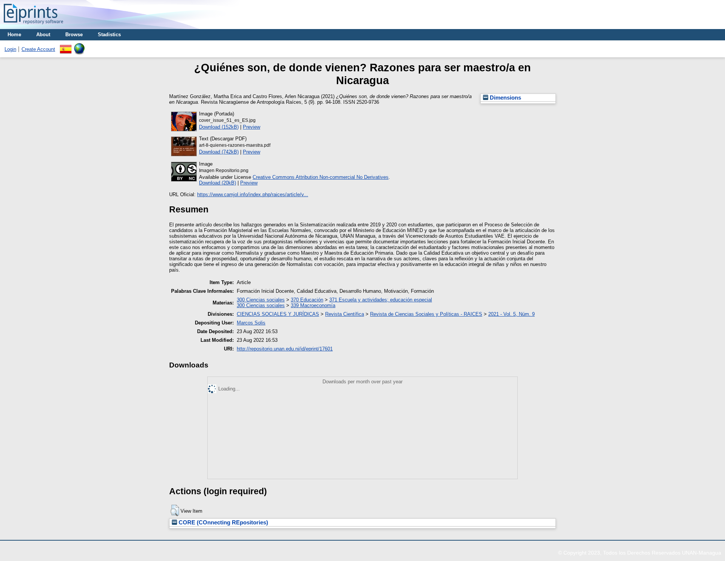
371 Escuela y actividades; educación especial (380, 300)
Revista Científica (344, 314)
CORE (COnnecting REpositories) (222, 523)
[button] (174, 510)
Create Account (38, 49)
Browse (74, 34)
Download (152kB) (219, 127)
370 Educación (307, 300)
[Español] (66, 46)
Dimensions (504, 98)
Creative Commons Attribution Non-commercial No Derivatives (321, 177)
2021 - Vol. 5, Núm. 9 (511, 314)
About (43, 34)
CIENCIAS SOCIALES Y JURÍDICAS (278, 314)
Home (14, 34)
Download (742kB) (219, 152)
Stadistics (109, 34)
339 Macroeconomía (313, 305)
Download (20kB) (217, 183)
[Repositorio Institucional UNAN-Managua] (33, 26)
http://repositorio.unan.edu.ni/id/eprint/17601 (285, 349)
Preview (251, 127)
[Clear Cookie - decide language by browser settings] (79, 46)
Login (10, 49)
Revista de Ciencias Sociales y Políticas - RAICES (426, 314)
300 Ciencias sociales (261, 300)
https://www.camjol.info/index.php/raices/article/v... (252, 194)
